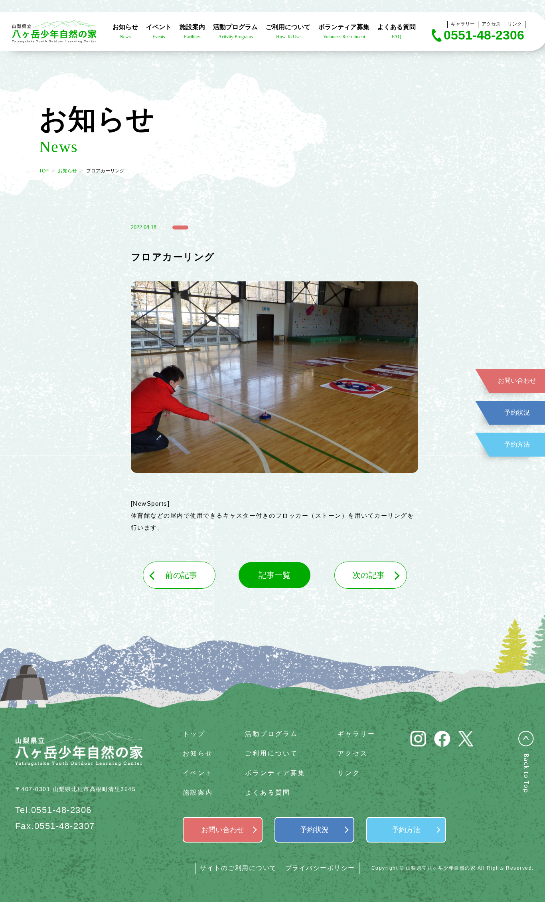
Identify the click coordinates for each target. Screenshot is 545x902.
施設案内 (198, 792)
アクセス (491, 24)
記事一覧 (274, 575)
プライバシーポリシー (320, 867)
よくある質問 (267, 792)
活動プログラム (271, 733)
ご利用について (271, 753)
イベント (198, 772)
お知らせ (67, 171)
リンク (514, 24)
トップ (194, 733)
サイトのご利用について (238, 867)
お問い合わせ (517, 380)
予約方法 (517, 444)
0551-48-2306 (484, 35)
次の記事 (369, 575)
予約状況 (517, 412)
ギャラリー (463, 24)
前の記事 (181, 575)
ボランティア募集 (275, 772)
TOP (44, 171)
